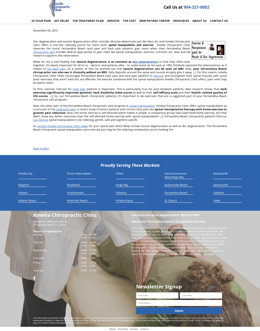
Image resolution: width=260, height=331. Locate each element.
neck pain (79, 89)
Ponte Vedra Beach (79, 173)
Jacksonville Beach (176, 185)
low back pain (56, 69)
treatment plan (66, 109)
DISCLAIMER (124, 320)
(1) (194, 72)
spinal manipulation (142, 106)
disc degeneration (145, 62)
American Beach (77, 200)
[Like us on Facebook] (34, 279)
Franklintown (75, 192)
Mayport (23, 185)
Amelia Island (124, 200)
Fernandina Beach (176, 192)
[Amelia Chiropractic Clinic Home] (59, 8)
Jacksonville (220, 185)
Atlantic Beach (27, 200)
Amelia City (25, 173)
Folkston (121, 192)
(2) (52, 96)
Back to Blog (41, 148)
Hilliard (22, 192)
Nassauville (220, 173)
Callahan (218, 192)
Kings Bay (122, 185)
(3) (162, 116)
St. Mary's (171, 200)
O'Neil (119, 173)
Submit (179, 310)
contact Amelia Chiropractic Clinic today (62, 126)
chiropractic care (44, 52)
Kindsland (73, 185)
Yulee (216, 200)
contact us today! (204, 254)
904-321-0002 (196, 7)
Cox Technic (40, 120)
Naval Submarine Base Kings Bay (175, 175)
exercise (158, 76)
